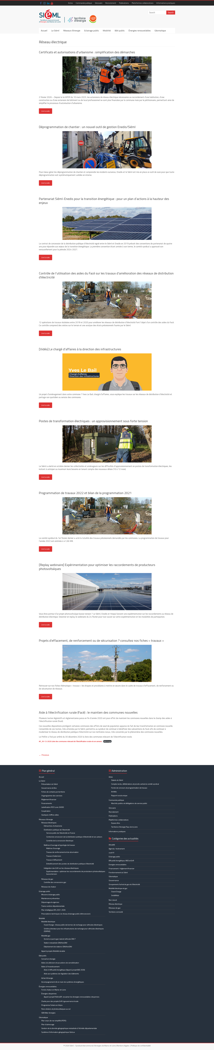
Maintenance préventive (50, 898)
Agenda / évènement (117, 848)
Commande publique (84, 3)
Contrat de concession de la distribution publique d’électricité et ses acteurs (74, 836)
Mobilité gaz (45, 935)
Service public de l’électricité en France (60, 833)
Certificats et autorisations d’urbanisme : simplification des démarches (87, 52)
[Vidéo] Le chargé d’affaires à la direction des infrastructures (80, 349)
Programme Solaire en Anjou (52, 1005)
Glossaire (98, 3)
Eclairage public (91, 30)
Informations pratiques (165, 3)
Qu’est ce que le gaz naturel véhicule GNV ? (60, 939)
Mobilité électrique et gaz (118, 888)
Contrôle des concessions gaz (55, 882)
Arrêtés (114, 791)
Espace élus (115, 823)
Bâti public (120, 30)
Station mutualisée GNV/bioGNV (55, 942)
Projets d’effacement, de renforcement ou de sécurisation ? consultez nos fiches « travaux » (101, 640)
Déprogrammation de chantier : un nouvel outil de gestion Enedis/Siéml (87, 126)
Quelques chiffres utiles (50, 814)
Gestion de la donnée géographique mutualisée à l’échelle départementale (69, 1028)
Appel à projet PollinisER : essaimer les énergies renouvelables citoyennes (72, 996)
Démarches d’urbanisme (53, 826)
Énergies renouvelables (140, 30)
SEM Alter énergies (48, 1012)
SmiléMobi (115, 895)
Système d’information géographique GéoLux (58, 1032)
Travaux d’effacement (54, 859)
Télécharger (107, 741)
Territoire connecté (116, 912)
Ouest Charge (116, 891)
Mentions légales (123, 1045)
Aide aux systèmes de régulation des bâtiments (61, 973)
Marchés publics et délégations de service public (129, 803)
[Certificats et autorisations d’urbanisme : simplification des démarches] (107, 57)
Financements (46, 803)
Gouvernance (114, 880)
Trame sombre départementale (53, 906)
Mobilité (107, 30)
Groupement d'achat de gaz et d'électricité (124, 884)
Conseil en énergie (48, 959)
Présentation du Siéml (49, 784)
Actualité (112, 844)
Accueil (44, 30)
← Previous (44, 755)
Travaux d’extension (53, 856)
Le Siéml (55, 30)
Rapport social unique (119, 795)
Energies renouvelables (117, 864)
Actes (70, 3)
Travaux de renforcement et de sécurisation (62, 852)
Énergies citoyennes (49, 993)
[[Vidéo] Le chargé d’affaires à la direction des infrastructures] (107, 354)
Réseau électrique (115, 904)
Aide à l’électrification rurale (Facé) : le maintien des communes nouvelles (88, 712)
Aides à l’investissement (50, 966)
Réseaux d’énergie (71, 30)
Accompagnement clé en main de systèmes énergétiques (62, 982)
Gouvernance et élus (49, 788)
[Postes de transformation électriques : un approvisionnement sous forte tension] (107, 426)
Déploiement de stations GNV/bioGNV (58, 946)
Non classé (113, 900)
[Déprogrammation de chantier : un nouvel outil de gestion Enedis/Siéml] (107, 132)
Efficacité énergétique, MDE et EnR (121, 860)
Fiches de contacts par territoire (53, 791)
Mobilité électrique (48, 921)
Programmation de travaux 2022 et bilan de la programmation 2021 (85, 492)
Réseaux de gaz (47, 879)
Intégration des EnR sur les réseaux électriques (61, 868)
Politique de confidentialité (141, 1045)
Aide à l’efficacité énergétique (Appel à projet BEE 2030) (64, 969)
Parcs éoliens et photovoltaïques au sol (55, 1009)
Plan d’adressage (47, 1024)
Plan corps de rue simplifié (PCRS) (53, 1020)
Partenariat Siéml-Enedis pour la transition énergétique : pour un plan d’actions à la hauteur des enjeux (104, 200)
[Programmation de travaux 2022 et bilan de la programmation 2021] (107, 498)
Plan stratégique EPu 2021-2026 (53, 910)
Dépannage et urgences (50, 902)
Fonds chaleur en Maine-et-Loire (53, 989)
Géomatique (160, 30)
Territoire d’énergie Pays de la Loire (124, 827)
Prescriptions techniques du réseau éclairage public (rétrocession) (65, 913)
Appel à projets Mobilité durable (53, 951)
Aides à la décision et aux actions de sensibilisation (60, 962)
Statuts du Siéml (117, 780)
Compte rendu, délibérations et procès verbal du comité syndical (135, 784)
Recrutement (110, 3)
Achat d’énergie (47, 978)
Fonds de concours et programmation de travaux (129, 787)
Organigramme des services (51, 795)
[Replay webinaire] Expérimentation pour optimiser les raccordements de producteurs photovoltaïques (97, 566)
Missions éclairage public (50, 894)
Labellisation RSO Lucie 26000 (52, 807)
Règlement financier (48, 799)
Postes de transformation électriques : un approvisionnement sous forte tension (93, 421)
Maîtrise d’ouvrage (53, 848)
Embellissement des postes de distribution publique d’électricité (70, 863)
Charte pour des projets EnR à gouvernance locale (59, 1001)
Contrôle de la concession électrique (59, 840)
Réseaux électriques (48, 822)
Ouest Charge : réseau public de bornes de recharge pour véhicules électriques (73, 924)
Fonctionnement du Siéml (118, 872)
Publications (124, 3)
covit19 (111, 852)
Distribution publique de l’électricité (57, 829)
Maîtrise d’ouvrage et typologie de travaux (59, 845)
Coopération (46, 811)
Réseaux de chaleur (48, 886)
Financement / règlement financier (121, 868)
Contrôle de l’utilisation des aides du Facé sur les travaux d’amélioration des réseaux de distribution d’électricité (106, 275)
